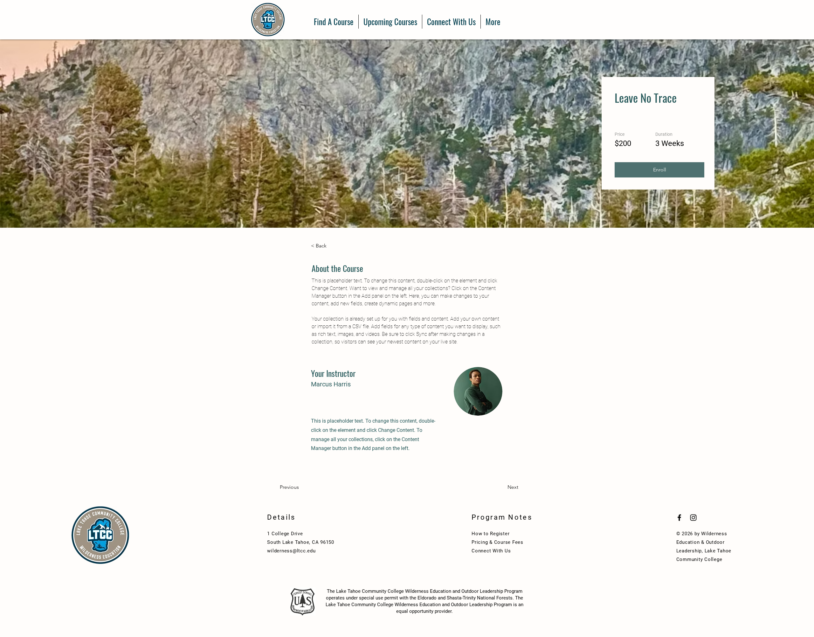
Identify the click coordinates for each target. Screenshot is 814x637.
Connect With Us (491, 551)
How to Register (490, 534)
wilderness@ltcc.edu (291, 551)
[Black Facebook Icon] (679, 517)
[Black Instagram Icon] (693, 517)
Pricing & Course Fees (497, 542)
